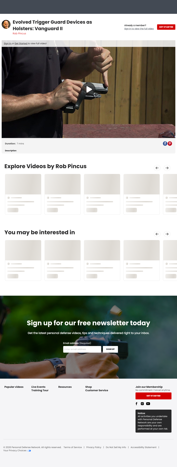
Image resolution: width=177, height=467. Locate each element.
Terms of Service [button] (73, 447)
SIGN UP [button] (110, 349)
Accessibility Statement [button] (144, 447)
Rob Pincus (19, 33)
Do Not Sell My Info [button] (116, 447)
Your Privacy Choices (14, 450)
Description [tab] (10, 150)
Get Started (21, 43)
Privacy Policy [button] (93, 447)
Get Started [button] (153, 395)
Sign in (8, 43)
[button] (139, 27)
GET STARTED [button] (166, 27)
